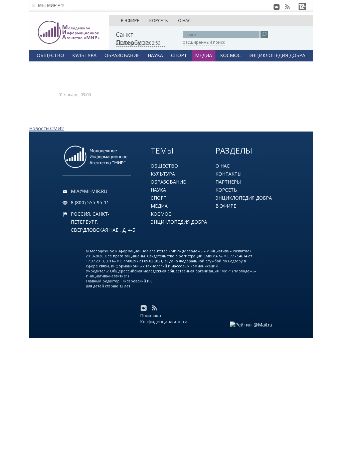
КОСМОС (230, 55)
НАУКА (155, 55)
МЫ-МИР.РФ (51, 5)
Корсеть (226, 190)
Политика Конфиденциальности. (164, 318)
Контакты (228, 174)
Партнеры (228, 182)
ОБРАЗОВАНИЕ (122, 55)
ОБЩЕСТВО (50, 55)
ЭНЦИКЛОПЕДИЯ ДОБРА (277, 55)
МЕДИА (203, 55)
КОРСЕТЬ (158, 20)
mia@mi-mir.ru (89, 191)
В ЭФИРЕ (130, 20)
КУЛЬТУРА (84, 55)
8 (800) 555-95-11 (90, 202)
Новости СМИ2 (46, 128)
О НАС (184, 20)
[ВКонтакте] (276, 7)
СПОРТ (179, 55)
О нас (222, 166)
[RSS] (287, 7)
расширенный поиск (204, 42)
